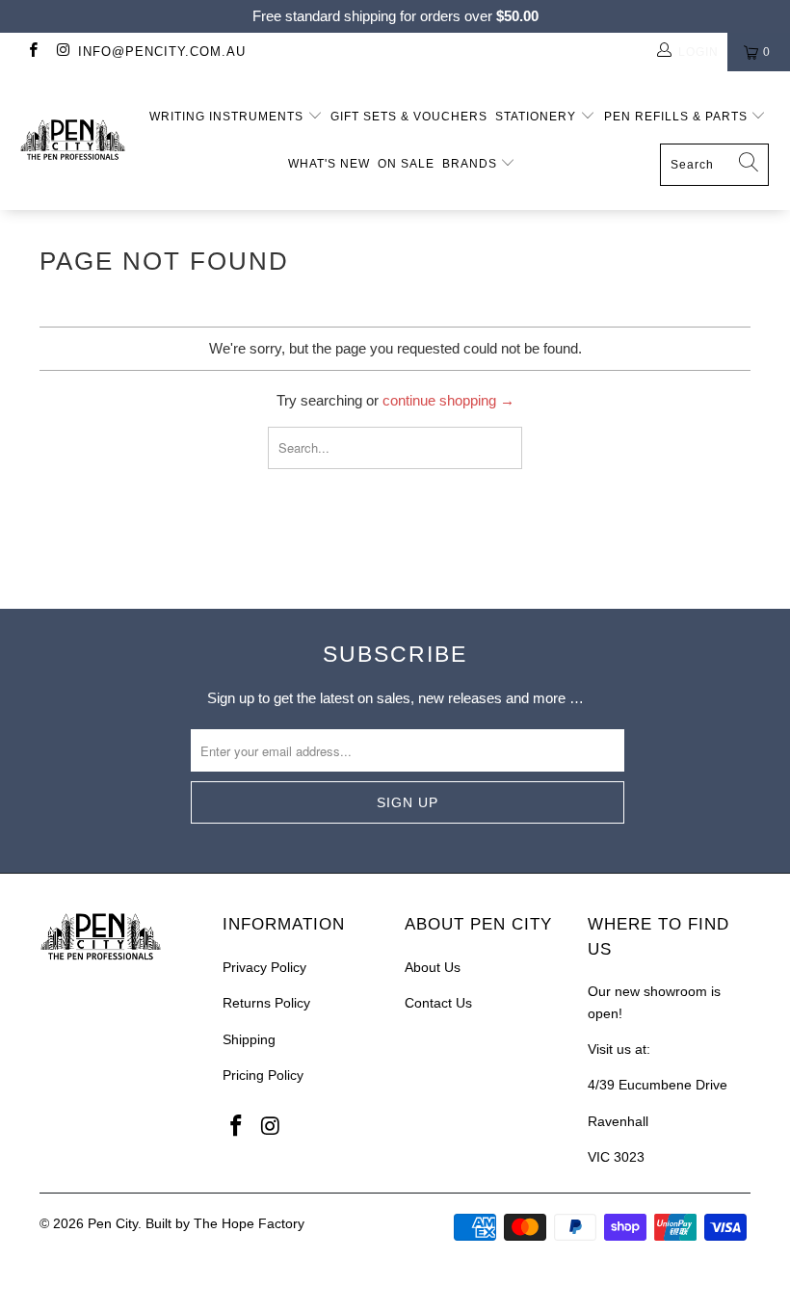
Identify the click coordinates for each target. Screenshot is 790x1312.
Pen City (113, 1223)
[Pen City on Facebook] (32, 52)
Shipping (249, 1039)
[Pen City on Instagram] (62, 52)
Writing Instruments (228, 116)
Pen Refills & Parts (677, 116)
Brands (471, 164)
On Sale (406, 164)
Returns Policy (266, 1002)
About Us (433, 967)
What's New (329, 164)
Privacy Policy (264, 967)
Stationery (537, 116)
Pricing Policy (263, 1075)
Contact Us (438, 1002)
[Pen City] (72, 141)
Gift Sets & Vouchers (408, 116)
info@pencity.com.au (162, 51)
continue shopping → (448, 400)
